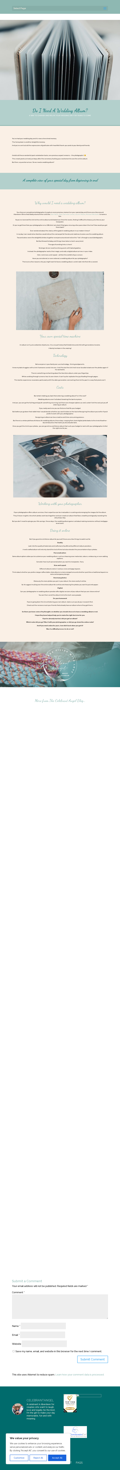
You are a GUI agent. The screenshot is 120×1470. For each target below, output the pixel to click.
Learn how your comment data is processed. (79, 1374)
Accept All (57, 1458)
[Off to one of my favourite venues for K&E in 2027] (23, 1430)
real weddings (35, 793)
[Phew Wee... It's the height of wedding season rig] (46, 1430)
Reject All (38, 1458)
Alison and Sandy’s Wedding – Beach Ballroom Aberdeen (50, 1054)
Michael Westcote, (93, 214)
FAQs (79, 1462)
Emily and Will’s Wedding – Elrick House (40, 1142)
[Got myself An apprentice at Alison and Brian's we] (46, 1425)
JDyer (60, 214)
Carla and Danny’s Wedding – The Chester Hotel (45, 876)
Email (15, 1335)
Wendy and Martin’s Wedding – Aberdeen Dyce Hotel (48, 965)
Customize (19, 1458)
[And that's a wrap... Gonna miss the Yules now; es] (30, 1425)
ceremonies (21, 1147)
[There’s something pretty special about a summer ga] (38, 1430)
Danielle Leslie (68, 214)
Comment (18, 1292)
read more (20, 800)
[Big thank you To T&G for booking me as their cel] (38, 1425)
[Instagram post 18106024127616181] (53, 1425)
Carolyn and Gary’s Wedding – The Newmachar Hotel (48, 788)
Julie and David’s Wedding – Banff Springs (41, 1231)
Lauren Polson (80, 214)
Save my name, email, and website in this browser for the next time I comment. (59, 1351)
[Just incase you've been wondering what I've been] (30, 1430)
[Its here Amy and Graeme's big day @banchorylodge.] (23, 1425)
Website (16, 1344)
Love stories (21, 793)
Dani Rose (54, 214)
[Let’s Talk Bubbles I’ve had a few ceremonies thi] (15, 1425)
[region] (38, 1448)
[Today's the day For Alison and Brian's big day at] (15, 1430)
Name (16, 1326)
